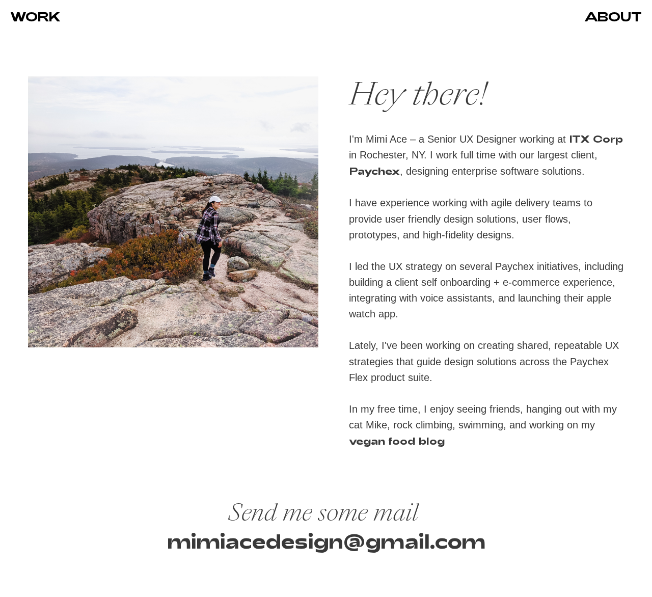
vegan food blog (397, 441)
